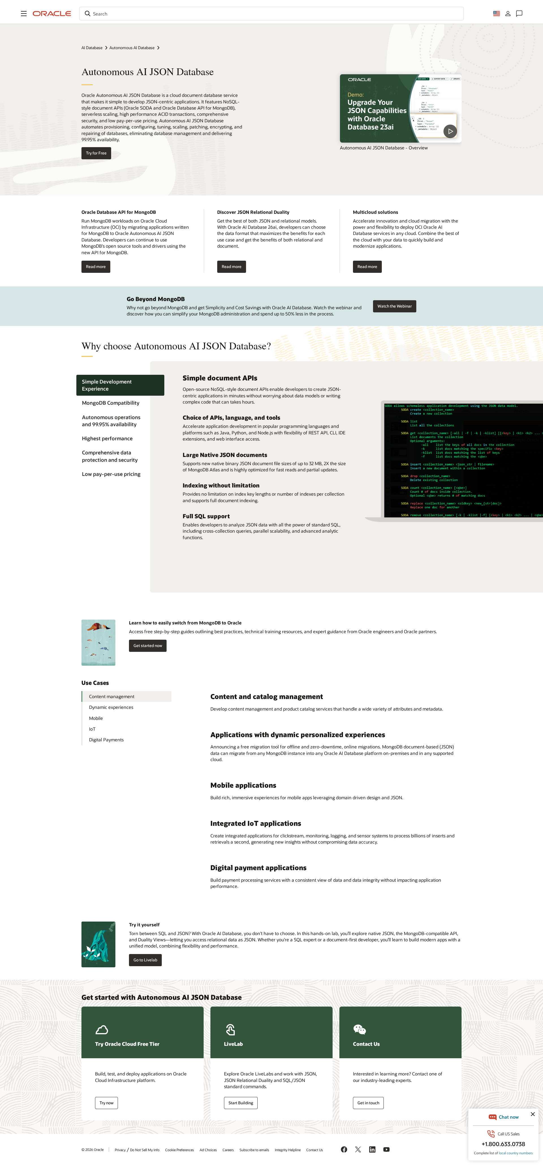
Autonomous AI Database (131, 47)
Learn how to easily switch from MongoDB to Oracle (185, 623)
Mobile (96, 718)
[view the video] (401, 108)
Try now (106, 1102)
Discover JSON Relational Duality (253, 212)
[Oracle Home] (52, 13)
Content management (111, 696)
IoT (92, 729)
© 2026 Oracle (92, 1149)
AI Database (91, 47)
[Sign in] (508, 13)
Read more (96, 266)
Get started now (147, 645)
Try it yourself (144, 924)
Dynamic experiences (111, 707)
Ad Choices (208, 1149)
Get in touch (368, 1102)
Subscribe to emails (254, 1149)
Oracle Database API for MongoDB (118, 212)
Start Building (241, 1102)
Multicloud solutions (375, 212)
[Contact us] (519, 13)
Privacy (120, 1149)
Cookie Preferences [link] (179, 1149)
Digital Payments (106, 739)
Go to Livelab (145, 960)
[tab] (120, 385)
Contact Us (314, 1149)
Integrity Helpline (288, 1149)
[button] (23, 13)
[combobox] (271, 13)
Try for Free (96, 153)
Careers (228, 1149)
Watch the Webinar (395, 306)
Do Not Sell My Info (145, 1149)
